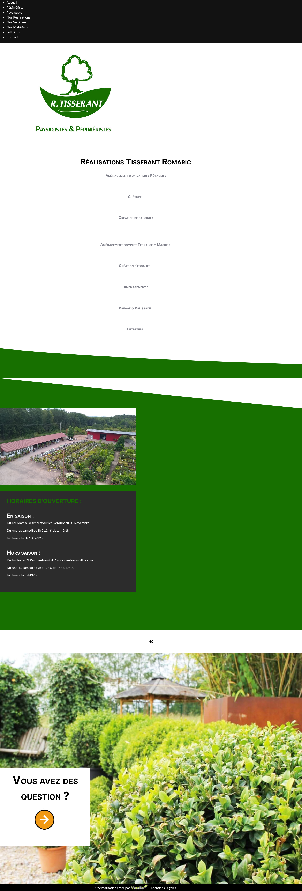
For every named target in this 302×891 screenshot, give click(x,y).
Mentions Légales (163, 888)
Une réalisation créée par (113, 888)
